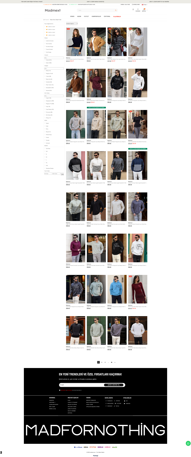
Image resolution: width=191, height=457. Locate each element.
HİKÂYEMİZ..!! (52, 402)
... (108, 362)
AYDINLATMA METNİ (53, 404)
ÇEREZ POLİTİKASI (72, 408)
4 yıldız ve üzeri (51, 27)
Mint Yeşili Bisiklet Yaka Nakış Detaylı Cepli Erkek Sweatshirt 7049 (96, 348)
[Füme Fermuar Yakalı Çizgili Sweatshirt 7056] (117, 165)
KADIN (79, 16)
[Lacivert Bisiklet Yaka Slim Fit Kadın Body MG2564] (75, 42)
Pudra (47, 137)
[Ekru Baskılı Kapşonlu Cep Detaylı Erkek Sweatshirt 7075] (137, 83)
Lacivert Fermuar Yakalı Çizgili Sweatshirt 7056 (137, 183)
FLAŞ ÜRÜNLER (117, 16)
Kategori (46, 65)
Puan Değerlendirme (48, 24)
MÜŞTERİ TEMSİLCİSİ (91, 400)
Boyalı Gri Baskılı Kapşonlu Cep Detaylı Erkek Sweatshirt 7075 (75, 141)
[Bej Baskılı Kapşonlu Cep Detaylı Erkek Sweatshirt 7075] (96, 124)
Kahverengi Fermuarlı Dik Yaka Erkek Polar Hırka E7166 (75, 100)
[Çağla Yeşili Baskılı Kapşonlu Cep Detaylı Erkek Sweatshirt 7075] (117, 124)
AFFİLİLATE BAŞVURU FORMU (93, 406)
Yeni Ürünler (49, 44)
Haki (47, 126)
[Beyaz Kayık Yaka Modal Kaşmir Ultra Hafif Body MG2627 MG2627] (137, 42)
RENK (45, 120)
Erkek (48, 60)
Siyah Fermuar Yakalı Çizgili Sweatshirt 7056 (75, 183)
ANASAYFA (51, 400)
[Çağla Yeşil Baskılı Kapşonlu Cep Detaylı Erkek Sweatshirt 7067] (96, 289)
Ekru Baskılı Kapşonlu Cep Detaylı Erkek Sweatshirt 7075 (137, 100)
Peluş (48, 118)
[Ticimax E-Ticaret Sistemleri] (95, 456)
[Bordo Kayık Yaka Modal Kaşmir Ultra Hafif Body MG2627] (137, 289)
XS (46, 151)
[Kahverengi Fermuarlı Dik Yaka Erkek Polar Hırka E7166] (75, 83)
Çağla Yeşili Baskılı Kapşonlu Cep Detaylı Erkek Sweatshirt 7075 (117, 141)
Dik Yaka (49, 115)
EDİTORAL (70, 413)
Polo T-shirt (49, 85)
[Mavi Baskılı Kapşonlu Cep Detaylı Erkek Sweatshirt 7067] (117, 289)
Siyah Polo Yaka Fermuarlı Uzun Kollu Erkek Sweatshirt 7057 (96, 224)
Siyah (47, 123)
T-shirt (48, 76)
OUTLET (86, 16)
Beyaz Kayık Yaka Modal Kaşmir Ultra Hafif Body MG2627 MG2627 (137, 59)
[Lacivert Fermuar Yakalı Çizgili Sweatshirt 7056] (137, 165)
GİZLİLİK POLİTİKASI (72, 404)
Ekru (47, 129)
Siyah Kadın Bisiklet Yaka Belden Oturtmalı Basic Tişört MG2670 (137, 141)
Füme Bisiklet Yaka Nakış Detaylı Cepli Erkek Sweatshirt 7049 (117, 348)
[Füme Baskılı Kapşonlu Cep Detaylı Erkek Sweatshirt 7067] (75, 289)
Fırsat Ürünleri (49, 49)
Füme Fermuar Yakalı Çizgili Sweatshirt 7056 (116, 183)
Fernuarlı (49, 112)
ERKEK (72, 16)
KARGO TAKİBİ (89, 404)
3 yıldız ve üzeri (51, 29)
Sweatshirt (50, 88)
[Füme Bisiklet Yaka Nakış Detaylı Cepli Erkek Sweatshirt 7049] (117, 330)
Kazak (49, 90)
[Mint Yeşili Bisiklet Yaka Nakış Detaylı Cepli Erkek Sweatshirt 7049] (96, 330)
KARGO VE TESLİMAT (72, 402)
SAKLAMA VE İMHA (72, 406)
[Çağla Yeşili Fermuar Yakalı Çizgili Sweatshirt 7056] (75, 206)
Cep (48, 106)
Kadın (48, 63)
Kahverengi (48, 134)
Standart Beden (50, 168)
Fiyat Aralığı (46, 171)
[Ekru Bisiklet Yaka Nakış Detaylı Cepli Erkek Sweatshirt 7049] (137, 330)
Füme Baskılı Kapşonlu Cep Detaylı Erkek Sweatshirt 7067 (75, 306)
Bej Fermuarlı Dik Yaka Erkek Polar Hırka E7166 (96, 59)
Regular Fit (49, 73)
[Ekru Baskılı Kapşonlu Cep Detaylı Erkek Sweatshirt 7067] (137, 248)
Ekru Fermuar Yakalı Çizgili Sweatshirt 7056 (96, 183)
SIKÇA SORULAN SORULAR (92, 402)
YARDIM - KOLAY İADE (125, 4)
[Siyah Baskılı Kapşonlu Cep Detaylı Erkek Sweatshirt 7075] (117, 83)
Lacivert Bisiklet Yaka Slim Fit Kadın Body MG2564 (75, 59)
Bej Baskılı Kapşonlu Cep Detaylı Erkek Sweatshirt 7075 (96, 141)
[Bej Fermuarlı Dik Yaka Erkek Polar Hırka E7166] (96, 42)
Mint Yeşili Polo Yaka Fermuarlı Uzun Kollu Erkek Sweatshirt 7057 (96, 265)
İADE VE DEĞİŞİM (72, 411)
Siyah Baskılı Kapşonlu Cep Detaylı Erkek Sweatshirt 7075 (117, 100)
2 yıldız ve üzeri (51, 32)
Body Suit (49, 79)
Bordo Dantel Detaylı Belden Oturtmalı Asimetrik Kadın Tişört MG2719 (96, 100)
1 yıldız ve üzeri (51, 35)
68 (111, 362)
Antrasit (48, 143)
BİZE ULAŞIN (52, 406)
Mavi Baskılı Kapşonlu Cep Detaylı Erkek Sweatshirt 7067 (117, 306)
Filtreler (46, 38)
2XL (47, 165)
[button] (74, 53)
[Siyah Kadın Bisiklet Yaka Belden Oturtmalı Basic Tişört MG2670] (137, 124)
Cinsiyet (46, 55)
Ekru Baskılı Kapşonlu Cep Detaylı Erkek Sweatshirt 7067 (137, 265)
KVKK (69, 400)
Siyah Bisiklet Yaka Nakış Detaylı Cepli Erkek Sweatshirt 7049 (75, 348)
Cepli (48, 98)
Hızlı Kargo (48, 52)
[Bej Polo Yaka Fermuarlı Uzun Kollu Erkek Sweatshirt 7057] (117, 206)
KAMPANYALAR (96, 16)
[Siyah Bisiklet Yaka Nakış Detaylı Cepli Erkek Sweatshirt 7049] (75, 330)
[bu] (95, 430)
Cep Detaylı (50, 109)
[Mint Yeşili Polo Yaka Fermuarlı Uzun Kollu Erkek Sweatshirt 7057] (96, 248)
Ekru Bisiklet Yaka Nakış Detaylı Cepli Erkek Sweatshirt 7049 (137, 348)
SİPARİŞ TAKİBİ (136, 4)
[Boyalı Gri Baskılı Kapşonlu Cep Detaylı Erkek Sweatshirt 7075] (75, 124)
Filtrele (62, 174)
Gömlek (49, 82)
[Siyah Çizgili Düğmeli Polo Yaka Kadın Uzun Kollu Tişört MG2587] (117, 42)
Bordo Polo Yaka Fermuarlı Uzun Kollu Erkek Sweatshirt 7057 (75, 265)
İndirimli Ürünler (50, 41)
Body (48, 71)
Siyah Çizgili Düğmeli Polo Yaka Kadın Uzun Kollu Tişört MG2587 (117, 59)
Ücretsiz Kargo (49, 46)
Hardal (47, 140)
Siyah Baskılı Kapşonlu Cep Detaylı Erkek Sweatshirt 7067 (117, 265)
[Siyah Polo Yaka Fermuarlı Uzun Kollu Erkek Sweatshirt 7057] (96, 206)
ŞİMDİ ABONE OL (114, 385)
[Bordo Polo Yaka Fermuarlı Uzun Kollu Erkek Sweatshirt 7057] (75, 248)
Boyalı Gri (48, 132)
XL (46, 163)
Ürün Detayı (47, 93)
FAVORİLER (138, 11)
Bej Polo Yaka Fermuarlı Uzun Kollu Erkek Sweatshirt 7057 (117, 224)
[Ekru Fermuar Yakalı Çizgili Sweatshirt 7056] (96, 165)
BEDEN (46, 145)
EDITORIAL (107, 16)
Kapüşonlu (50, 101)
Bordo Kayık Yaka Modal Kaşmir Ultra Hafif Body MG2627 (137, 306)
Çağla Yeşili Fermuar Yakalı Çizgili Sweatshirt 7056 (75, 224)
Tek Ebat (48, 148)
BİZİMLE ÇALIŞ (52, 408)
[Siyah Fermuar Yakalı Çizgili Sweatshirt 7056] (75, 165)
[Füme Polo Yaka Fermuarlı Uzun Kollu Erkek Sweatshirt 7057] (137, 206)
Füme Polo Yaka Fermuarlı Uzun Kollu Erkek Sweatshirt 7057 (137, 224)
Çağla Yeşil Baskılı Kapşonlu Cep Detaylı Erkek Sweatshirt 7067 (96, 306)
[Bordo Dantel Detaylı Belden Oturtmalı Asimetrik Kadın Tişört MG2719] (96, 83)
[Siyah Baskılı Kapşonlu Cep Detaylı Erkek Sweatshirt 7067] (117, 248)
